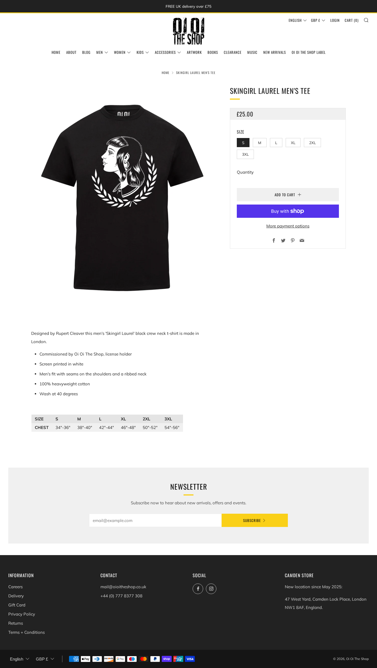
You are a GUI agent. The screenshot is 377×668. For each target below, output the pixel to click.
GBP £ (315, 20)
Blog (86, 52)
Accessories (165, 52)
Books (213, 52)
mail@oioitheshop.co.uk (123, 586)
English (295, 20)
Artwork (194, 52)
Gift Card (16, 605)
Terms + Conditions (26, 632)
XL (293, 142)
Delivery (16, 595)
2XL (312, 142)
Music (252, 52)
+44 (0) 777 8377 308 (121, 595)
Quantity (245, 172)
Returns (15, 623)
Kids (140, 52)
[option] (122, 199)
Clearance (232, 52)
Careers (15, 586)
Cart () (352, 20)
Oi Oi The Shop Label (309, 52)
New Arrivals (274, 52)
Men (99, 52)
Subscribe (252, 520)
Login (335, 20)
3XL (245, 154)
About (71, 52)
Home (56, 52)
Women (120, 52)
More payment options (287, 226)
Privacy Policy (21, 614)
